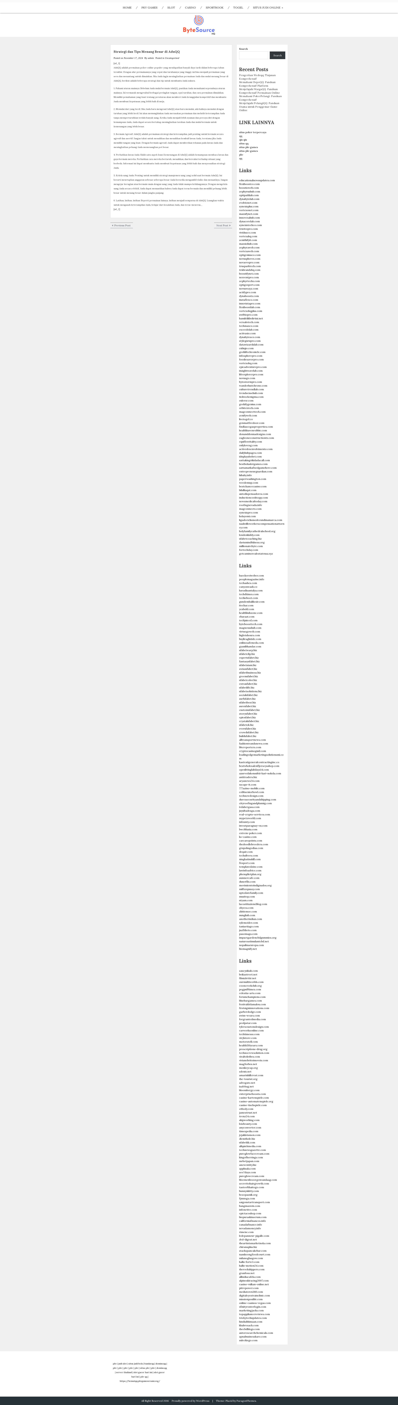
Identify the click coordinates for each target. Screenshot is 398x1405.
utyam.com (245, 900)
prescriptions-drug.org (253, 1049)
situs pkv (144, 1368)
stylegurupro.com (250, 340)
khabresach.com (249, 1325)
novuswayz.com (248, 288)
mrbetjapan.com (249, 1161)
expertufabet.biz (249, 657)
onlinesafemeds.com (251, 642)
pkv (241, 154)
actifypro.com (247, 292)
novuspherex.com (249, 258)
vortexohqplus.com (250, 310)
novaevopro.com (249, 262)
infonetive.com (248, 1209)
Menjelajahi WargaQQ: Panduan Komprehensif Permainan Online (259, 91)
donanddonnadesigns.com (255, 434)
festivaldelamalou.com (252, 1004)
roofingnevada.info (250, 505)
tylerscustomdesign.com (254, 1026)
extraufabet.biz (248, 683)
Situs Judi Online (266, 7)
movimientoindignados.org (255, 885)
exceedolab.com (248, 329)
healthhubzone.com (250, 612)
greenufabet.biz (248, 676)
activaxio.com (247, 333)
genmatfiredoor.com (251, 422)
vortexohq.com (248, 363)
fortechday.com (248, 549)
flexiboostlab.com (249, 307)
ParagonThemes (246, 1400)
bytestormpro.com (250, 381)
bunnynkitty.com (249, 1191)
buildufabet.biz (247, 736)
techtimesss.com (249, 1034)
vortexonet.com (248, 210)
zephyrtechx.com (249, 281)
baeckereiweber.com (251, 575)
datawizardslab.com (251, 344)
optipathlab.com (249, 195)
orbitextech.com (249, 408)
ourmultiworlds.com (251, 981)
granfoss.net (247, 1273)
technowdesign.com (251, 795)
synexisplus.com (248, 206)
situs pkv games (248, 147)
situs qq (243, 143)
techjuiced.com (248, 620)
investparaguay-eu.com (253, 825)
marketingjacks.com (251, 1310)
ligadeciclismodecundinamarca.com (260, 520)
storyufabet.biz (248, 713)
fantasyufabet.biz (249, 661)
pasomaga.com (248, 933)
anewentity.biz (247, 1164)
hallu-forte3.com (249, 1261)
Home (127, 7)
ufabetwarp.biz (248, 650)
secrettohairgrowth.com (254, 1183)
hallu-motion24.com (251, 1265)
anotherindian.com (250, 918)
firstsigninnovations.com (254, 1008)
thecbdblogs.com (249, 1329)
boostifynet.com (249, 273)
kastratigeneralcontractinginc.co (259, 762)
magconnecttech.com (252, 411)
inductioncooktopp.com (253, 497)
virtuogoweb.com (249, 631)
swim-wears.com (249, 1015)
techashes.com (248, 583)
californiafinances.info (252, 1220)
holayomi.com (247, 516)
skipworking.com (249, 1120)
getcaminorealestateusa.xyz (256, 553)
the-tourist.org (248, 1079)
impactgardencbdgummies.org (257, 937)
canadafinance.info (250, 1224)
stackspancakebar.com (252, 1250)
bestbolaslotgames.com (253, 464)
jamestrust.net (248, 1112)
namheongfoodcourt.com (254, 1254)
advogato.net (247, 1082)
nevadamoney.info (250, 1228)
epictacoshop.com (250, 1213)
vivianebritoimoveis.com (253, 1060)
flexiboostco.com (249, 184)
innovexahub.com (249, 217)
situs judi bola (135, 1363)
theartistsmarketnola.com (255, 1243)
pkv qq (143, 1376)
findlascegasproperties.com (256, 426)
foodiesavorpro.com (251, 359)
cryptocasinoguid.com (252, 751)
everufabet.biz (247, 728)
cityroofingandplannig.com (255, 803)
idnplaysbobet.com (250, 456)
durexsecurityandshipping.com (257, 799)
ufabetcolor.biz (248, 680)
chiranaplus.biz (248, 1247)
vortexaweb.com (249, 251)
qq (240, 135)
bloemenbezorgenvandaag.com (258, 1179)
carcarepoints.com (250, 840)
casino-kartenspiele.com (254, 1097)
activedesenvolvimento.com (256, 449)
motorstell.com (248, 1041)
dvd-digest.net (248, 1239)
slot (171, 7)
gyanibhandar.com (250, 646)
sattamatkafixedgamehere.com (258, 467)
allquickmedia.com (250, 1146)
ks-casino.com (248, 836)
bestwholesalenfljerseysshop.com (259, 765)
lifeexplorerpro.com (251, 374)
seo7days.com (247, 1172)
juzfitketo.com (248, 930)
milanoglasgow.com (251, 1258)
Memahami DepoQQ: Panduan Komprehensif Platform (257, 84)
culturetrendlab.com (251, 389)
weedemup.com (248, 482)
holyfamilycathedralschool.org (257, 531)
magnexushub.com (250, 627)
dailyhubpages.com (250, 452)
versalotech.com (249, 322)
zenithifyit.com (248, 240)
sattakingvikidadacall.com (254, 460)
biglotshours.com (249, 635)
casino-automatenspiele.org (256, 1101)
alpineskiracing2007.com (254, 1280)
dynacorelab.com (249, 221)
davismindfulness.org (252, 542)
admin (151, 58)
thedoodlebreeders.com (253, 844)
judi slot (122, 1363)
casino (190, 7)
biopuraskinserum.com (252, 1217)
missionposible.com (251, 1299)
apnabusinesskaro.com (252, 1336)
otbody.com (246, 1108)
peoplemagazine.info (251, 579)
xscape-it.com (247, 784)
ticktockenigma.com (251, 396)
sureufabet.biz (247, 706)
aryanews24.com (249, 780)
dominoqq (161, 1363)
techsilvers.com (248, 855)
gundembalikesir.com (251, 601)
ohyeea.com (246, 907)
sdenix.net (245, 1071)
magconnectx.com (250, 508)
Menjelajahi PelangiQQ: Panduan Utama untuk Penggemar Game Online (259, 107)
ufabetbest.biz (247, 702)
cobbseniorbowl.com (251, 792)
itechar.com (246, 605)
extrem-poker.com (250, 833)
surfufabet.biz (247, 698)
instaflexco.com (248, 299)
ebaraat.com (246, 616)
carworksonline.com (251, 1030)
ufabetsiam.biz (247, 665)
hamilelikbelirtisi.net (251, 318)
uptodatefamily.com (251, 892)
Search (243, 48)
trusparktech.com (250, 266)
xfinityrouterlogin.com (252, 1306)
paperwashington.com (252, 478)
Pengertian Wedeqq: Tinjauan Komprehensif (257, 77)
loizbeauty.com (248, 1123)
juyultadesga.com (249, 810)
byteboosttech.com (250, 624)
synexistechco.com (250, 225)
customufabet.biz (249, 709)
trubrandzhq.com (249, 269)
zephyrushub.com (249, 191)
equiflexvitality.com (250, 441)
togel (238, 7)
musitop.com (247, 896)
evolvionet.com (248, 202)
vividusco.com (247, 232)
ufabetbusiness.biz (250, 672)
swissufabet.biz (248, 668)
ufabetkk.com (247, 1142)
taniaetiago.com (249, 926)
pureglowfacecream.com (254, 1153)
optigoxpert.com (249, 284)
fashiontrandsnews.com (253, 743)
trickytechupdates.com (253, 1317)
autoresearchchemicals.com (256, 1332)
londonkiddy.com (249, 534)
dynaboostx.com (249, 296)
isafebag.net (246, 1086)
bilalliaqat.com (247, 490)
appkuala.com (247, 1168)
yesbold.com (246, 609)
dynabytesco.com (249, 337)
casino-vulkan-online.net (254, 1284)
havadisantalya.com (251, 590)
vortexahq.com (248, 236)
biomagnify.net (248, 948)
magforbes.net (248, 1064)
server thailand (124, 1372)
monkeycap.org (248, 1067)
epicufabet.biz (247, 717)
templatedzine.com (250, 866)
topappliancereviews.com (254, 1314)
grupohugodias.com (251, 848)
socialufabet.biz (248, 695)
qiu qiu (243, 139)
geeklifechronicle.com (252, 352)
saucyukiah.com (248, 970)
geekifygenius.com (250, 404)
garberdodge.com (250, 1011)
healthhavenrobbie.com (253, 430)
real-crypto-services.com (254, 814)
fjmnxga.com (247, 1198)
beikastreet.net (248, 974)
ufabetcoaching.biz (250, 538)
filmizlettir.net (247, 978)
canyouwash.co (248, 586)
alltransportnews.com (252, 739)
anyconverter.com (250, 1127)
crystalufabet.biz (249, 721)
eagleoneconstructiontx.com (256, 437)
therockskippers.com (251, 1269)
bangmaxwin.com (249, 1205)
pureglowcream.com (251, 1176)
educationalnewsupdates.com (257, 180)
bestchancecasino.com (252, 486)
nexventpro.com (249, 277)
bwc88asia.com (248, 829)
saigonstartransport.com (254, 1202)
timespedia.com (248, 1131)
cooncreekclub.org (250, 985)
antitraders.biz (248, 777)
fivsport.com (247, 862)
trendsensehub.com (251, 393)
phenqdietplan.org (250, 874)
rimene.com (246, 1232)
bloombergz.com (249, 1090)
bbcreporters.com (250, 747)
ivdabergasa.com (249, 807)
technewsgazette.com (252, 1149)
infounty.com (247, 821)
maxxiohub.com (248, 243)
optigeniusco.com (250, 254)
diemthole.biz (247, 1138)
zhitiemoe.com (248, 911)
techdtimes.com (249, 594)
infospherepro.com (250, 355)
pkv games (149, 7)
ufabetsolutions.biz (250, 691)
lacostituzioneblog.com (253, 904)
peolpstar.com (248, 1023)
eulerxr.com (246, 400)
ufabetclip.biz (247, 653)
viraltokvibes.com (249, 1056)
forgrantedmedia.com (252, 1019)
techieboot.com (248, 597)
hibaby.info (245, 475)
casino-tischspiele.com (253, 1105)
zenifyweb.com (248, 415)
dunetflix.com (247, 881)
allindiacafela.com (250, 1276)
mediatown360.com (251, 1291)
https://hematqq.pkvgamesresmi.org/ (140, 1381)
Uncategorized (172, 58)
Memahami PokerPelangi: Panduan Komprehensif (260, 98)
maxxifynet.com (248, 213)
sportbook (214, 7)
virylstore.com (248, 1037)
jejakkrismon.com (249, 1135)
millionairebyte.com (251, 546)
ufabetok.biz (246, 724)
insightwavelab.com (251, 370)
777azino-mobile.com (251, 788)
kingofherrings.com (251, 1157)
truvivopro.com (248, 228)
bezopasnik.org (248, 1194)
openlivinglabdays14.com (254, 769)
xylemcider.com (248, 922)
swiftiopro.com (248, 314)
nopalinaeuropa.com (251, 945)
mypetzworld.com (250, 818)
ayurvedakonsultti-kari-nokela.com (260, 773)
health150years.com (251, 1045)
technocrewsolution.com (254, 1052)
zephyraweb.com (249, 247)
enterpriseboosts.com (252, 1093)
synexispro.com (248, 512)
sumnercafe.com (249, 877)
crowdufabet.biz (249, 732)
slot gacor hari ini (143, 1372)
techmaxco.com (248, 325)
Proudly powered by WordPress (190, 1400)
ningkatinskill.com (250, 859)
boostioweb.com (249, 187)
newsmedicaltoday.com (253, 501)
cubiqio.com (246, 348)
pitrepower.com (249, 1288)
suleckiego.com (248, 1340)
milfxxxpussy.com (249, 889)
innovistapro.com (249, 303)
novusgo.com (247, 378)
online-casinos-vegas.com (255, 1303)
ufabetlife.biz (246, 687)
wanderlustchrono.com (253, 385)
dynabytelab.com (249, 198)
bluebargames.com (250, 1000)
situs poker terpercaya (252, 132)
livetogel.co (246, 419)
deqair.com (246, 851)
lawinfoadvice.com (250, 870)
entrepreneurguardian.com (255, 471)
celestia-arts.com (249, 993)
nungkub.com (247, 915)
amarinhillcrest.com (251, 1075)
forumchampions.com (252, 996)
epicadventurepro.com (253, 366)
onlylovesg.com (248, 445)
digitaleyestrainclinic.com (254, 1295)
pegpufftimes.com (250, 989)
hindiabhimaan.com (250, 1321)
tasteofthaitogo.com (251, 1187)
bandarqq (149, 1363)
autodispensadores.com (253, 493)
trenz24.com (247, 1116)
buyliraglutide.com (250, 639)
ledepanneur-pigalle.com (254, 1235)
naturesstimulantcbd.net (254, 941)
